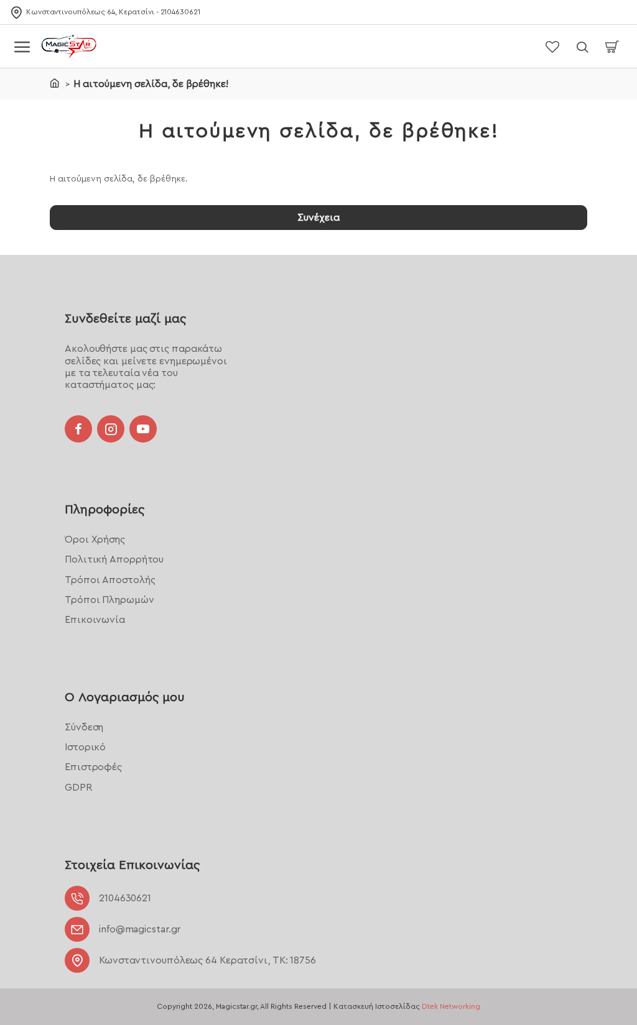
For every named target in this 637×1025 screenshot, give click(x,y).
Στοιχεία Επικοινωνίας (132, 865)
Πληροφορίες (104, 509)
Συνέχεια (318, 218)
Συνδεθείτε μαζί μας (125, 319)
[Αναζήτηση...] (582, 46)
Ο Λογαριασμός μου (125, 697)
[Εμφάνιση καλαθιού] (612, 46)
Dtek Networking (451, 1006)
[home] (55, 83)
